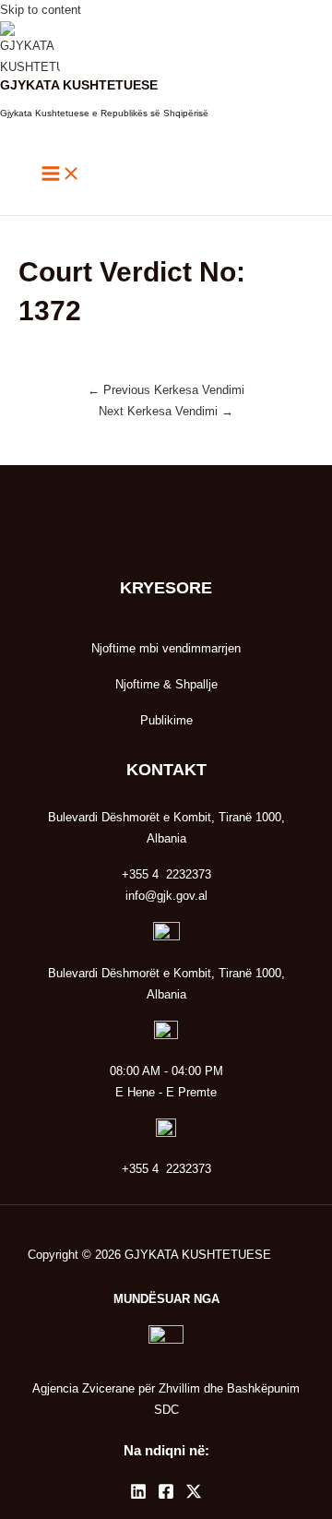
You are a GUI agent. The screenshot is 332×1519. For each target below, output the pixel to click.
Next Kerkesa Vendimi (166, 411)
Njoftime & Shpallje (166, 684)
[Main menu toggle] (60, 174)
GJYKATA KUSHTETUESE (79, 85)
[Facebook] (166, 1495)
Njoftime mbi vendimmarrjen (166, 648)
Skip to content (40, 10)
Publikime (166, 720)
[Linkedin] (138, 1495)
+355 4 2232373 (166, 1169)
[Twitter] (193, 1495)
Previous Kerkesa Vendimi (166, 390)
